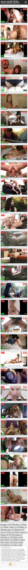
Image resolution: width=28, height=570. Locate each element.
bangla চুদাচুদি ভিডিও (8, 524)
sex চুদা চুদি (15, 527)
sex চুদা (8, 527)
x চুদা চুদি (5, 532)
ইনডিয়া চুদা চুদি (7, 537)
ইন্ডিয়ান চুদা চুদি (9, 540)
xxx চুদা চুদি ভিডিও (9, 535)
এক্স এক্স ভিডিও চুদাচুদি (15, 545)
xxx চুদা (19, 532)
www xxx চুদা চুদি (9, 529)
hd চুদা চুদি (20, 524)
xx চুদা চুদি (12, 532)
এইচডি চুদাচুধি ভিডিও (12, 542)
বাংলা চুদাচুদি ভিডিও (10, 2)
